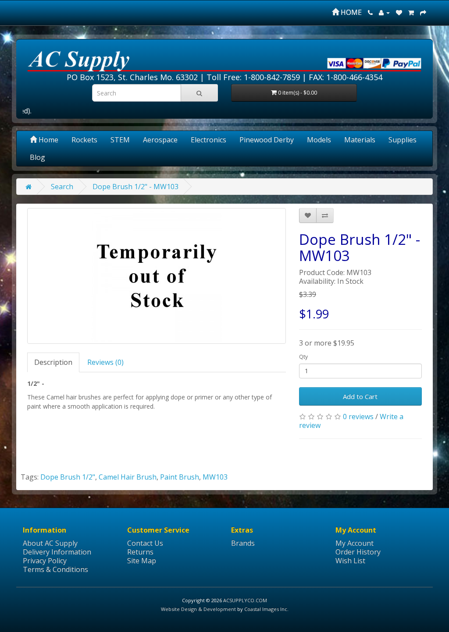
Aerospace (160, 140)
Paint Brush (179, 477)
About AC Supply (50, 543)
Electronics (208, 140)
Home (47, 140)
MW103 (215, 477)
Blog (37, 157)
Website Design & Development (198, 609)
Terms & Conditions (55, 569)
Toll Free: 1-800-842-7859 (253, 77)
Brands (243, 543)
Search (62, 186)
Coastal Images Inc (265, 609)
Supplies (402, 140)
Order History (358, 552)
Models (319, 140)
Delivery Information (57, 552)
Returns (140, 552)
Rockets (84, 140)
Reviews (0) (105, 362)
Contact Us (145, 543)
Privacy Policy (45, 560)
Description (53, 362)
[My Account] (384, 12)
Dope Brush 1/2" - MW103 (135, 186)
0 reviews (358, 416)
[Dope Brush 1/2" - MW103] (156, 276)
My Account (354, 543)
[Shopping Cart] (411, 12)
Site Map (141, 560)
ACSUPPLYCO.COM (245, 600)
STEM (120, 140)
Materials (359, 140)
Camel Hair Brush (128, 477)
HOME (350, 12)
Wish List (350, 560)
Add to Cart (360, 396)
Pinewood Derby (266, 140)
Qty (303, 356)
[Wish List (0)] (399, 12)
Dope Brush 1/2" (67, 477)
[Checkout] (423, 12)
